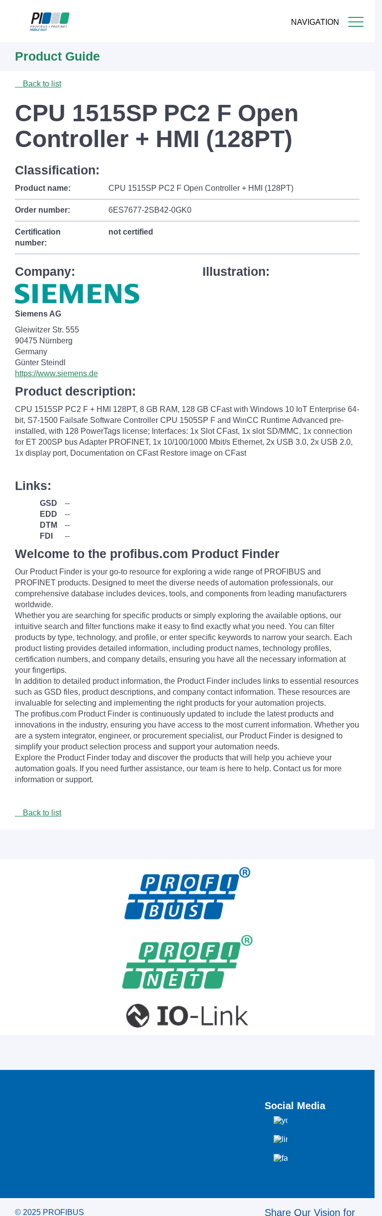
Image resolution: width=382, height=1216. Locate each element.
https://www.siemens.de (56, 373)
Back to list (41, 84)
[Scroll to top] (362, 1200)
